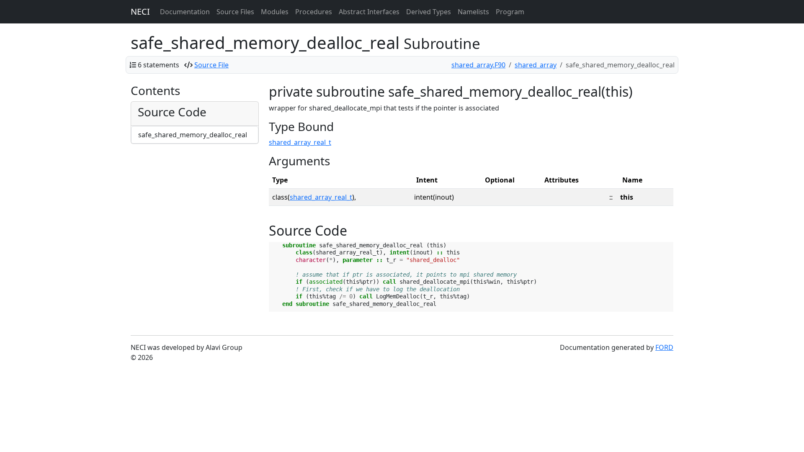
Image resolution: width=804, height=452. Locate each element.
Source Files (235, 11)
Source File (211, 64)
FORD (664, 347)
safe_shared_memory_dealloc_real (192, 134)
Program (510, 11)
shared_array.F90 (478, 64)
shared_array (536, 64)
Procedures (313, 11)
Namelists (473, 11)
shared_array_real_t (300, 142)
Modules (275, 11)
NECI (140, 11)
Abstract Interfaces (369, 11)
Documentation (185, 11)
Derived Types (428, 11)
